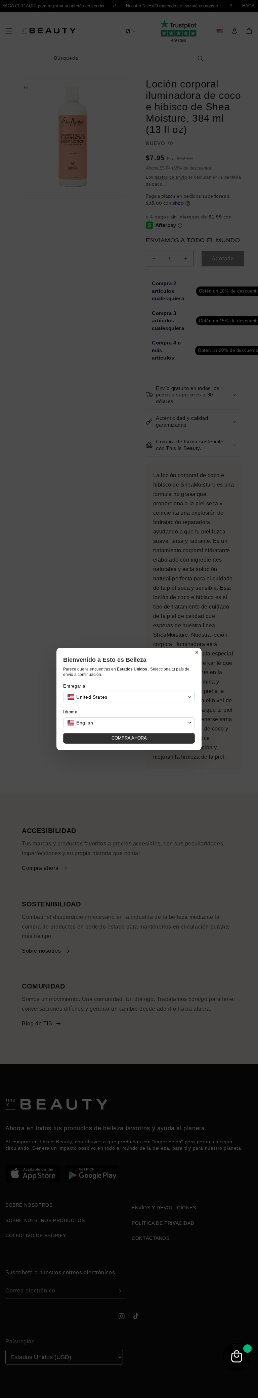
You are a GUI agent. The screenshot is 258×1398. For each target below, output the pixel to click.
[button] (129, 697)
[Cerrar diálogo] (197, 652)
